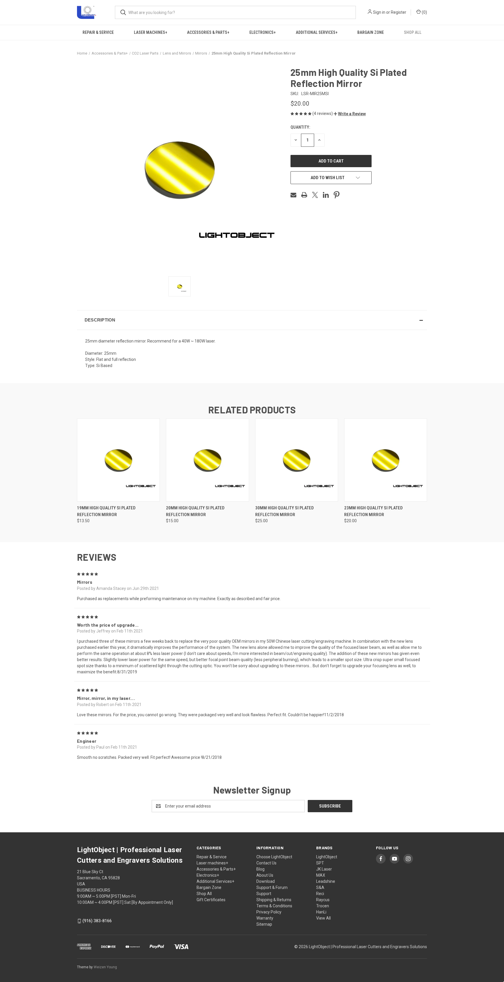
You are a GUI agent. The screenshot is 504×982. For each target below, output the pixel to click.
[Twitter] (315, 195)
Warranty (264, 918)
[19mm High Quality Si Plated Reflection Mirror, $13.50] (118, 460)
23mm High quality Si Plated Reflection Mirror (373, 511)
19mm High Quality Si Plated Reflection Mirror (106, 511)
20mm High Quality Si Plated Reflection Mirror (195, 511)
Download (265, 881)
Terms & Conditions (274, 906)
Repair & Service (98, 32)
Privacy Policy (268, 912)
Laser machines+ (150, 32)
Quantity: (300, 127)
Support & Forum (272, 887)
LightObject (326, 857)
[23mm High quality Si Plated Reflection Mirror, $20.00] (385, 460)
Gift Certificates (211, 899)
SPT (320, 863)
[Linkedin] (326, 195)
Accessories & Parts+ (208, 32)
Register (398, 12)
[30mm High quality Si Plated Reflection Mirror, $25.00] (296, 460)
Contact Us (266, 863)
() (424, 12)
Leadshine (325, 881)
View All (323, 918)
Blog (260, 869)
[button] (350, 113)
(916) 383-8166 (97, 920)
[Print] (304, 195)
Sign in (379, 12)
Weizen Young (105, 967)
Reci (320, 893)
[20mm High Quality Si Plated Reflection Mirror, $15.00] (207, 460)
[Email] (293, 195)
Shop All (412, 32)
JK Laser (324, 869)
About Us (264, 875)
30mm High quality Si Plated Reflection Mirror (284, 511)
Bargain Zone (370, 32)
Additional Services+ (316, 32)
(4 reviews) (323, 113)
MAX (320, 875)
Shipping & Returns (273, 899)
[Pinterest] (337, 195)
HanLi (321, 912)
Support (263, 893)
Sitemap (264, 924)
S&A (320, 887)
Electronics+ (262, 32)
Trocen (322, 906)
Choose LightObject (274, 857)
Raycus (323, 899)
